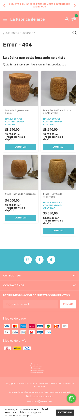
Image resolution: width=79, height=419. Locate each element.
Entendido (65, 412)
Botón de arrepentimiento (39, 396)
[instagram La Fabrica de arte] (28, 260)
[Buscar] (74, 32)
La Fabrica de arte (27, 19)
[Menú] (6, 19)
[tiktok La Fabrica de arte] (51, 260)
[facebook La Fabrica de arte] (39, 260)
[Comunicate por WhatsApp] (71, 398)
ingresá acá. (64, 392)
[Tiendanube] (39, 402)
